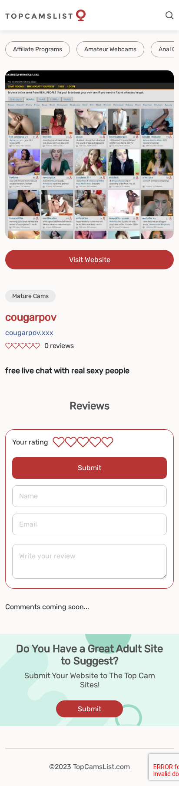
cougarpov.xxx (29, 332)
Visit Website (89, 259)
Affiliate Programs (37, 49)
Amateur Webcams (110, 49)
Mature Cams (30, 296)
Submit (89, 468)
